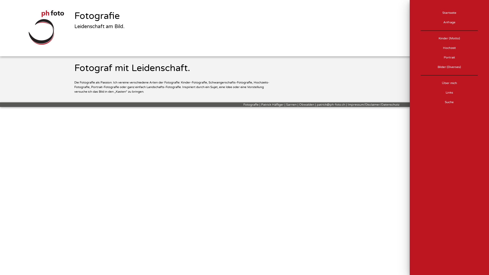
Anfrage (449, 22)
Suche (449, 102)
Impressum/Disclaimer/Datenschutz (373, 105)
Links (449, 93)
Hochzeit (449, 48)
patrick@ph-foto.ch (331, 105)
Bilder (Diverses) (449, 67)
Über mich (449, 83)
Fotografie (97, 16)
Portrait (449, 57)
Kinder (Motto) (449, 38)
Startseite (449, 13)
